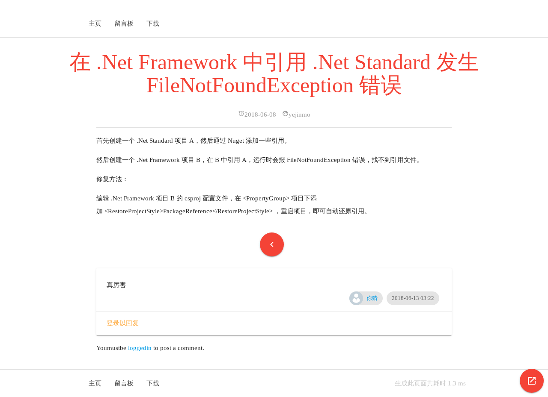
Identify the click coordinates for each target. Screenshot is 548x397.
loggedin (140, 347)
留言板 (124, 23)
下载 (152, 23)
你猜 (372, 298)
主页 (95, 23)
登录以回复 (123, 323)
